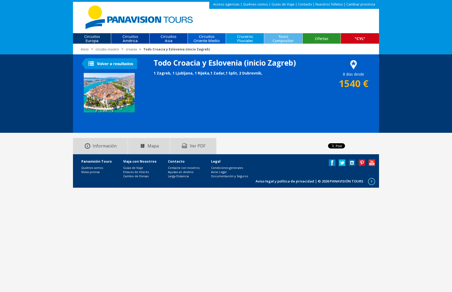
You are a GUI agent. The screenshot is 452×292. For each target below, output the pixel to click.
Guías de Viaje (283, 4)
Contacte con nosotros (184, 168)
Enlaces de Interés (136, 172)
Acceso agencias (226, 4)
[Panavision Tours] (139, 16)
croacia (131, 49)
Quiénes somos (255, 4)
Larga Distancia (178, 176)
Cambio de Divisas (136, 176)
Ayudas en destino (181, 172)
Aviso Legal (219, 172)
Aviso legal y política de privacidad (285, 181)
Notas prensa (90, 172)
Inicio (85, 49)
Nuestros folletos (329, 4)
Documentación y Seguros (229, 176)
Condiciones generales (227, 168)
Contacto (305, 4)
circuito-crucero (107, 49)
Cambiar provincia (360, 4)
